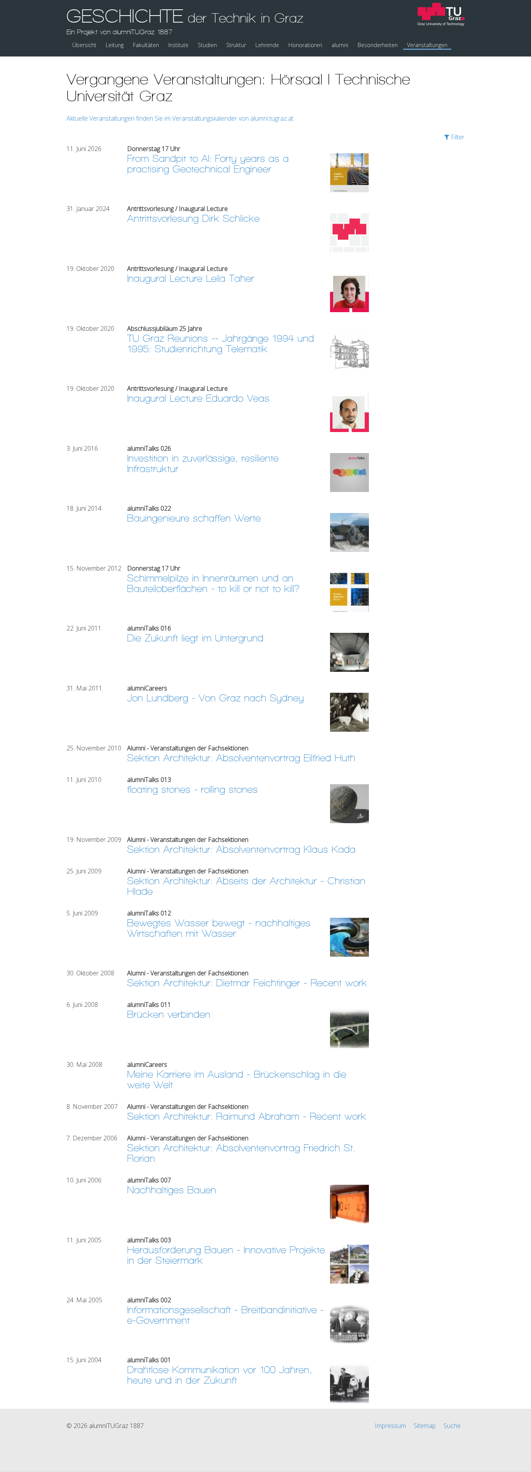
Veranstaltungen (427, 45)
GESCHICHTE (185, 20)
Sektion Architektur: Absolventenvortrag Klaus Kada (241, 849)
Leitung (115, 45)
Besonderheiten (378, 45)
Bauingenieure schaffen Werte (194, 518)
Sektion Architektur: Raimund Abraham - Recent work (246, 1116)
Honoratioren (305, 45)
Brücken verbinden (168, 1014)
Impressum (390, 1425)
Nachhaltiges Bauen (171, 1190)
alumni (340, 45)
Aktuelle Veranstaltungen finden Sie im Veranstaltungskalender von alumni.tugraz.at (179, 118)
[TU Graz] (441, 15)
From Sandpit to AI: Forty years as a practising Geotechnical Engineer (208, 163)
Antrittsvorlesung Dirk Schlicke (193, 218)
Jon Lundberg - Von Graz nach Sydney (215, 698)
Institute (178, 45)
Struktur (236, 45)
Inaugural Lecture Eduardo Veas (198, 398)
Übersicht (84, 45)
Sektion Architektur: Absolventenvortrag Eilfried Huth (241, 758)
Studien (207, 45)
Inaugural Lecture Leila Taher (190, 278)
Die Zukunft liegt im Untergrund (195, 638)
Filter (457, 137)
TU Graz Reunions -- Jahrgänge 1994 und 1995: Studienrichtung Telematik (220, 343)
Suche (452, 1425)
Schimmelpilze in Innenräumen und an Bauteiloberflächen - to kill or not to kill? (213, 583)
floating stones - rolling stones (192, 789)
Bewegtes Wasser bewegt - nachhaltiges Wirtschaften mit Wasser (219, 928)
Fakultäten (146, 45)
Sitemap (425, 1425)
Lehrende (267, 45)
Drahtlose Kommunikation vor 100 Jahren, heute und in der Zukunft (219, 1375)
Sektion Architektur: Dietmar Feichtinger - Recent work (247, 983)
